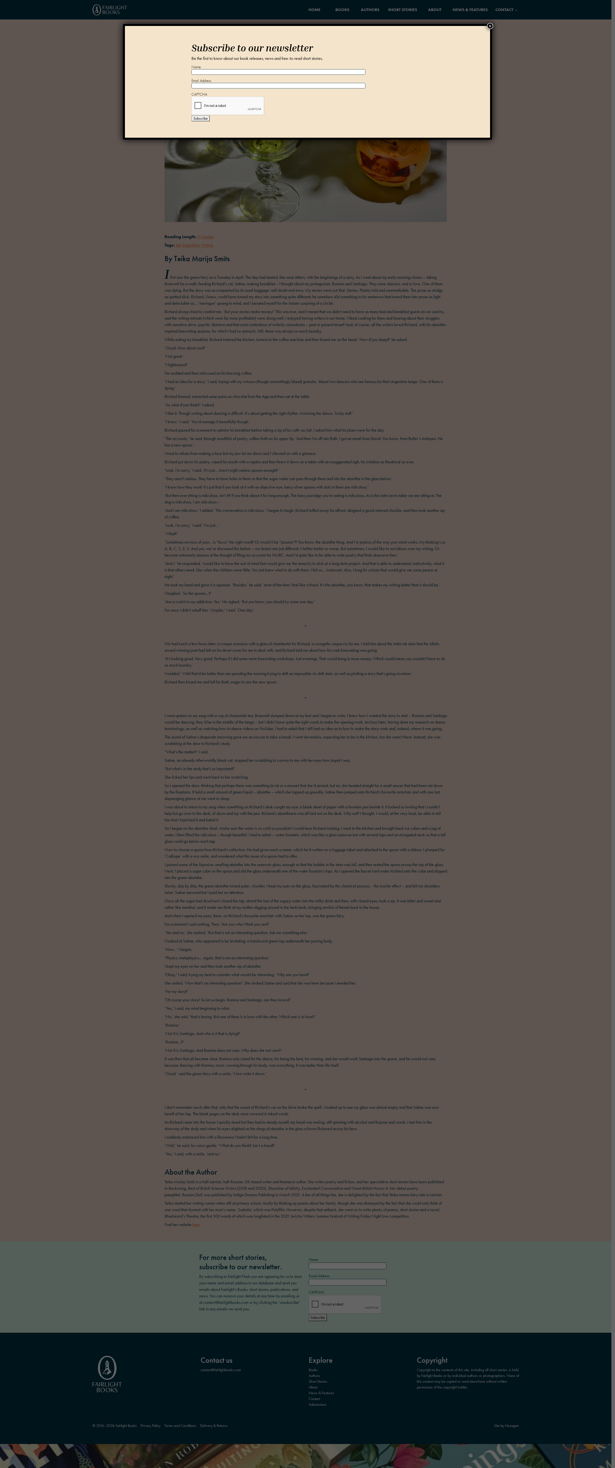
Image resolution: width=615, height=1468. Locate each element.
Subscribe (200, 118)
